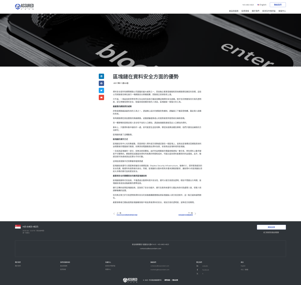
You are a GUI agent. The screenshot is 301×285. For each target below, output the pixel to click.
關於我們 (255, 11)
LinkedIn (205, 266)
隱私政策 (175, 280)
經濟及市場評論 (268, 11)
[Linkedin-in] (197, 266)
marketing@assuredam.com (159, 270)
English (243, 266)
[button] (278, 4)
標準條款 (167, 280)
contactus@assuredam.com (150, 248)
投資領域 (245, 11)
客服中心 (282, 11)
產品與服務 (233, 11)
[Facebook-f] (197, 270)
